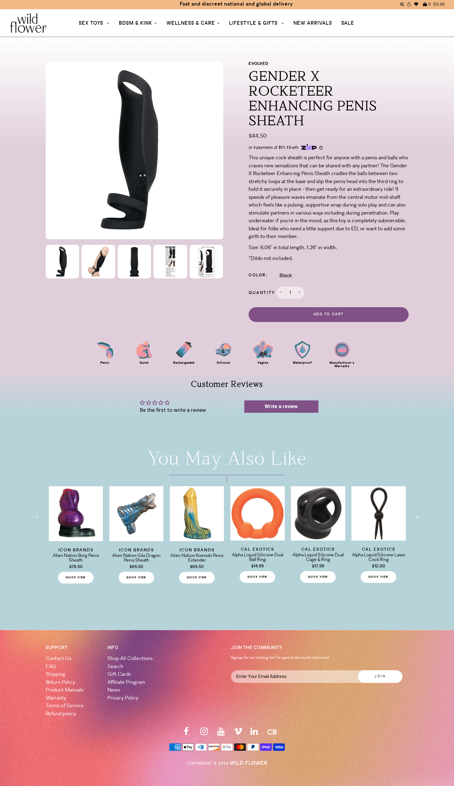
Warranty (56, 698)
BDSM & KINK (135, 23)
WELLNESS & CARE (190, 23)
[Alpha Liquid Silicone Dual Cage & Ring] (318, 539)
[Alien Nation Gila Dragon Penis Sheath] (136, 539)
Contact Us (58, 658)
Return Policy (60, 682)
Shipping (55, 674)
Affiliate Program (126, 682)
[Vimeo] (238, 733)
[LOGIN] (409, 4)
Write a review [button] (281, 406)
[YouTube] (221, 733)
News (113, 690)
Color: (258, 275)
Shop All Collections (130, 658)
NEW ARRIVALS (312, 23)
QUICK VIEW (76, 577)
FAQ (51, 666)
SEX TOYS (92, 23)
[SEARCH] (402, 4)
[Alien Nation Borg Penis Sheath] (76, 539)
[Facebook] (186, 733)
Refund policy (61, 714)
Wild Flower (248, 763)
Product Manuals (64, 690)
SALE (347, 23)
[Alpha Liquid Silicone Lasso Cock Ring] (378, 539)
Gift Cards (119, 674)
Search (115, 666)
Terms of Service (65, 706)
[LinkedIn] (254, 733)
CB (272, 732)
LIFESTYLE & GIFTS (254, 23)
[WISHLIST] (416, 4)
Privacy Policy (122, 698)
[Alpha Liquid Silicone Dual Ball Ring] (257, 539)
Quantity (262, 293)
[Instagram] (204, 733)
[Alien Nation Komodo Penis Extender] (197, 539)
